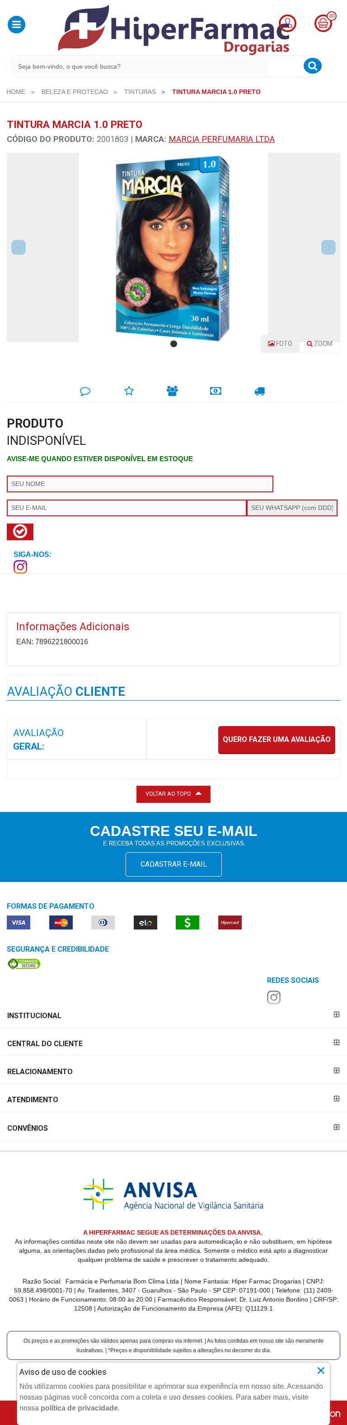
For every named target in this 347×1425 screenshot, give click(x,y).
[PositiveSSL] (24, 963)
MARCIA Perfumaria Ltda (222, 139)
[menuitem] (15, 92)
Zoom (326, 346)
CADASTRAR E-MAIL (174, 864)
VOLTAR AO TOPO (168, 793)
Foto (283, 343)
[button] (16, 24)
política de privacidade (79, 1408)
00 (331, 16)
